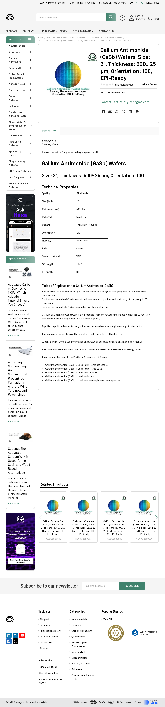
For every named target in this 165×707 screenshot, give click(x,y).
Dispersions (15, 135)
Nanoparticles (17, 83)
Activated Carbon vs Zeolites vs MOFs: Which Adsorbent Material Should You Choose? (20, 294)
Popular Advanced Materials (19, 185)
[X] (123, 112)
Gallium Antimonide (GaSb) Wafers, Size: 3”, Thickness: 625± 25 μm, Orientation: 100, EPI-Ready (83, 528)
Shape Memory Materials (17, 163)
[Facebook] (103, 112)
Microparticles (17, 90)
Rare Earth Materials (15, 143)
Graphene (14, 51)
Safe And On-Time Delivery (112, 2)
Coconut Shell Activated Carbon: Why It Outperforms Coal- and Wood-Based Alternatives (19, 460)
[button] (116, 633)
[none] (68, 74)
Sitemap (44, 648)
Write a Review (149, 84)
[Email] (110, 112)
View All (107, 619)
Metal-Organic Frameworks (17, 76)
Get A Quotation (83, 31)
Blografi (11, 31)
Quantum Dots (17, 67)
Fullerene (14, 106)
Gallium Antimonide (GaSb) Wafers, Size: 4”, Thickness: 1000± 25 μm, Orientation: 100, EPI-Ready (114, 528)
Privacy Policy (45, 660)
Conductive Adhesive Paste (18, 114)
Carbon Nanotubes (15, 60)
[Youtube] (22, 635)
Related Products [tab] (54, 484)
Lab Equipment (17, 177)
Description (49, 130)
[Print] (117, 112)
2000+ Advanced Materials (53, 2)
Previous (41, 517)
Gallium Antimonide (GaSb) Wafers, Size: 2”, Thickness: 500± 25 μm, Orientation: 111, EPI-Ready (53, 528)
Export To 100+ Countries (82, 2)
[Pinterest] (137, 112)
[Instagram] (15, 635)
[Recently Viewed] (123, 18)
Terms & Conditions (48, 666)
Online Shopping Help (48, 673)
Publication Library (54, 31)
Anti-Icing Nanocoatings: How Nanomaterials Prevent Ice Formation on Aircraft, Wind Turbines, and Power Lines (18, 378)
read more (13, 335)
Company (28, 31)
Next (156, 517)
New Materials (17, 45)
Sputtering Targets (15, 153)
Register (140, 19)
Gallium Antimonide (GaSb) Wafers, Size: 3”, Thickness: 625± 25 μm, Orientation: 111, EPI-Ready (144, 528)
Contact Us (106, 31)
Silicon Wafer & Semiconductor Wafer (17, 126)
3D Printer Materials (20, 171)
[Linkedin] (130, 112)
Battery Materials (14, 98)
